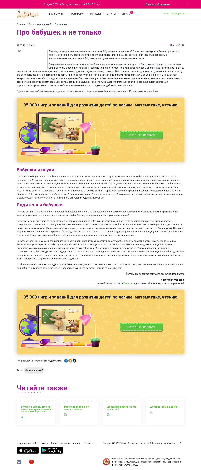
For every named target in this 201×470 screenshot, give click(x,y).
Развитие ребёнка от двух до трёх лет (76, 408)
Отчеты (111, 13)
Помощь (44, 443)
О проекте (89, 443)
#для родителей (34, 370)
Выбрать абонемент (158, 4)
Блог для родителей (40, 24)
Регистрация (177, 13)
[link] (21, 24)
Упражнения (56, 13)
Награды (95, 13)
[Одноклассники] (70, 361)
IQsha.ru (127, 283)
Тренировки (77, 13)
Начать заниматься (141, 135)
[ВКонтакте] (66, 361)
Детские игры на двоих (163, 406)
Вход (166, 13)
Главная (21, 24)
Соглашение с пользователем (65, 443)
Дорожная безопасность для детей (121, 408)
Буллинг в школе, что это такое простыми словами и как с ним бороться (36, 409)
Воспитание (61, 24)
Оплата (126, 13)
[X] (74, 361)
